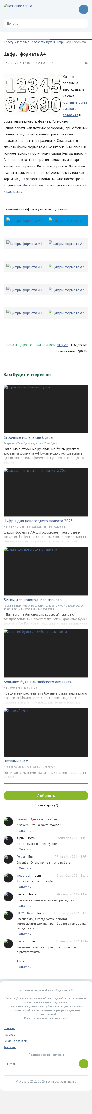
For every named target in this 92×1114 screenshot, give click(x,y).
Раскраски (9, 443)
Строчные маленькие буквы (28, 437)
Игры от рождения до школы (21, 767)
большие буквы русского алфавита (75, 108)
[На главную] (25, 9)
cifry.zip (62, 344)
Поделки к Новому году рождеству (23, 605)
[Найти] (82, 23)
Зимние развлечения (56, 526)
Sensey (22, 819)
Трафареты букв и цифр (58, 605)
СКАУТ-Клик (25, 913)
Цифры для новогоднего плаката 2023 (38, 520)
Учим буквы (50, 443)
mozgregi (23, 875)
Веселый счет (34, 185)
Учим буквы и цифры (29, 443)
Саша (20, 941)
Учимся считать (12, 526)
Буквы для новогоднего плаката (33, 599)
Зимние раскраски (32, 526)
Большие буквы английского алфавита (38, 682)
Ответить (25, 830)
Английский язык (27, 687)
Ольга (21, 857)
